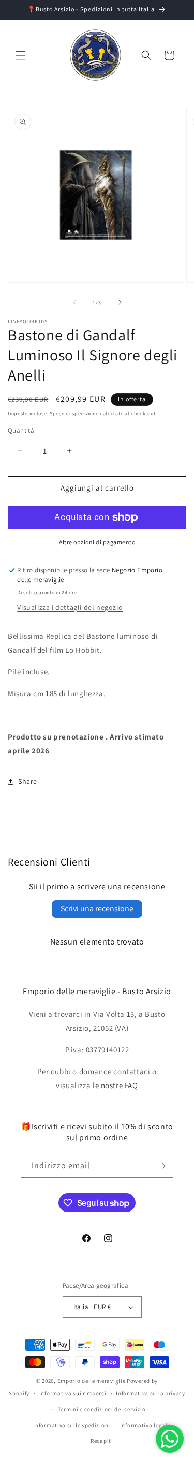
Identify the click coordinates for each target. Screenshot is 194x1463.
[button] (20, 55)
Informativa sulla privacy (150, 1393)
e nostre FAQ (116, 1085)
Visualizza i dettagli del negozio (70, 607)
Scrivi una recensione (97, 908)
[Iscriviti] (161, 1166)
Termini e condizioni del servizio (102, 1409)
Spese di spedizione (74, 413)
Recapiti (102, 1440)
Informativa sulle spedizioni (71, 1425)
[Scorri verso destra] (120, 302)
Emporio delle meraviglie (91, 1381)
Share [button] (27, 781)
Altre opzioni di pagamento (97, 542)
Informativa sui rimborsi (73, 1393)
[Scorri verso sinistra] (74, 302)
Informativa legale (145, 1425)
